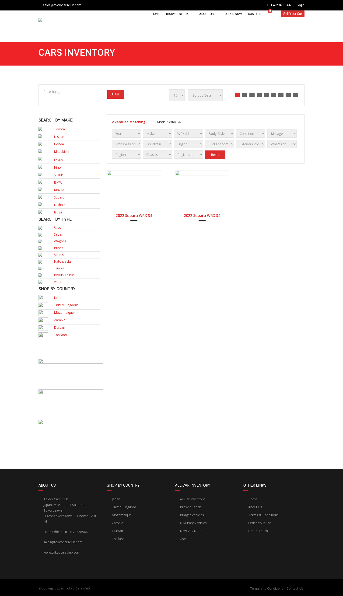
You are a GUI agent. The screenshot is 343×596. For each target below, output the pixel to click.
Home (253, 499)
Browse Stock (190, 507)
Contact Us (295, 588)
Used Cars (187, 539)
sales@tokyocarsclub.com (62, 5)
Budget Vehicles (192, 515)
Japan (116, 499)
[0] (267, 13)
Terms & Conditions (263, 515)
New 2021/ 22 (190, 531)
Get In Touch (258, 531)
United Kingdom (124, 507)
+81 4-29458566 (279, 5)
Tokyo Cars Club (77, 588)
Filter (115, 94)
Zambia (117, 523)
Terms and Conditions (266, 588)
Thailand (118, 539)
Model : (168, 122)
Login (300, 5)
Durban (117, 531)
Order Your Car (259, 523)
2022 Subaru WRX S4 (134, 215)
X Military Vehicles (193, 523)
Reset (215, 154)
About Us (255, 507)
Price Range (52, 91)
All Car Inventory (192, 499)
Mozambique (122, 515)
